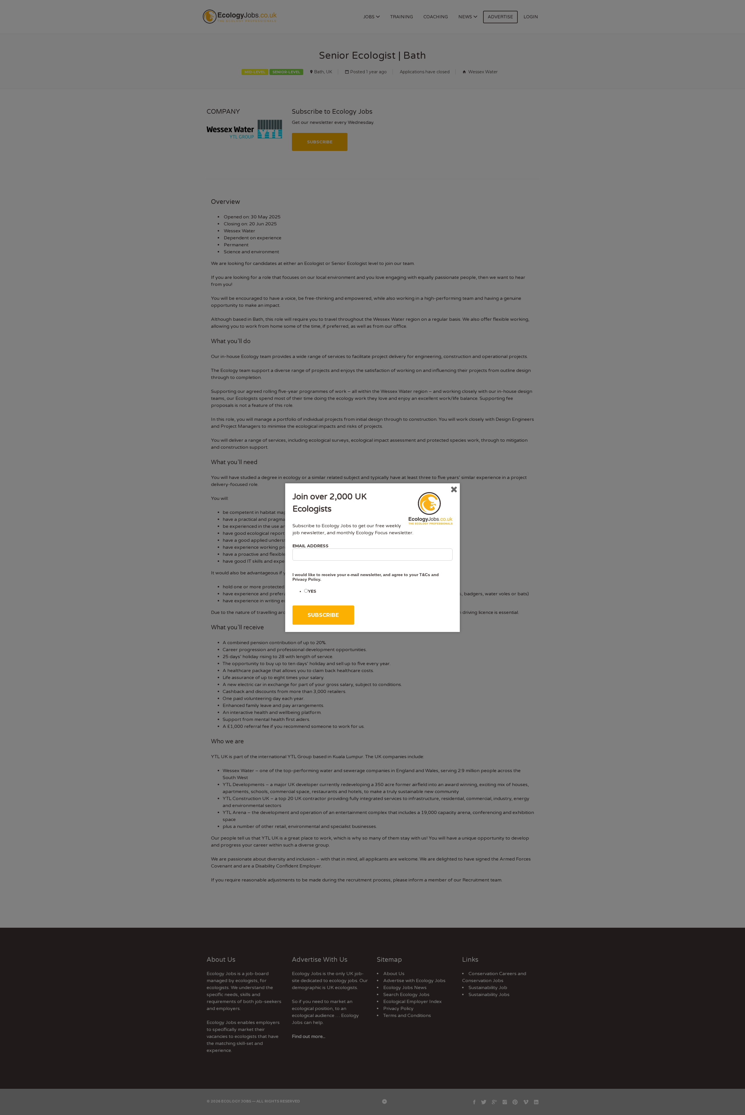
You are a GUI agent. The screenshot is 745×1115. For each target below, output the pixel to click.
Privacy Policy (306, 579)
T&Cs (424, 574)
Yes (312, 591)
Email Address (310, 545)
